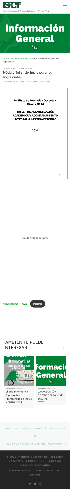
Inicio (5, 58)
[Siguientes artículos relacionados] (64, 348)
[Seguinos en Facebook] (35, 483)
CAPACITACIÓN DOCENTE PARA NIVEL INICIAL (51, 395)
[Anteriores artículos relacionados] (57, 348)
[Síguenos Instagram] (40, 483)
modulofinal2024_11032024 (16, 303)
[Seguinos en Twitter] (30, 483)
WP (28, 470)
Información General (19, 58)
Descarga (37, 303)
